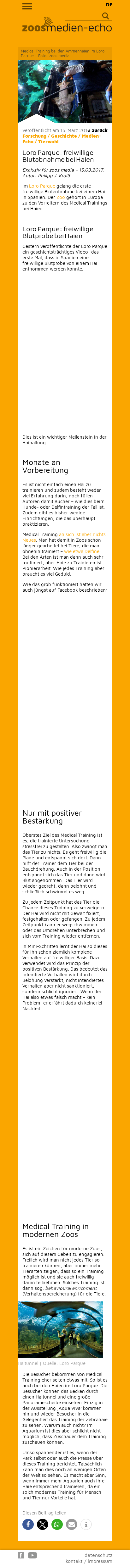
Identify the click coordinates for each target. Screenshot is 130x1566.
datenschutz (98, 1555)
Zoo (60, 197)
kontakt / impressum (89, 1561)
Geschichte (64, 136)
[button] (28, 1524)
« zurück (97, 130)
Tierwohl (48, 141)
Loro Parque (42, 186)
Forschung (34, 136)
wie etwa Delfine (81, 551)
